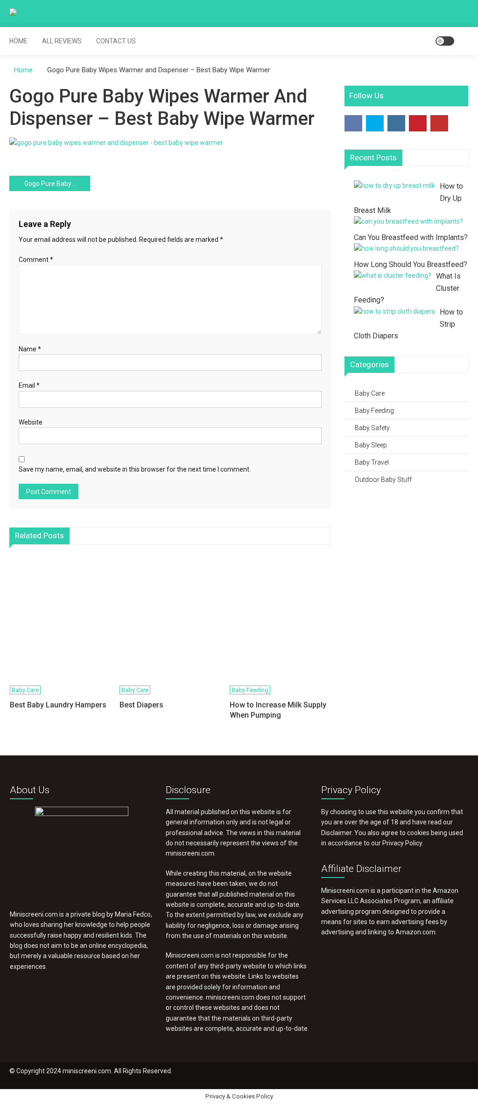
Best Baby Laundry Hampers (58, 704)
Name (30, 349)
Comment (36, 259)
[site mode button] (445, 41)
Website (30, 422)
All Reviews (62, 41)
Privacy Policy (402, 843)
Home (18, 41)
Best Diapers (141, 704)
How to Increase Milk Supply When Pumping (278, 710)
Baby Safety (372, 428)
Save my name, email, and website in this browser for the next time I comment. (135, 469)
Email (29, 385)
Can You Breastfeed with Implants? (411, 237)
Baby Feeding (250, 689)
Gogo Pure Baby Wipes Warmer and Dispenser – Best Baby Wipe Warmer (57, 183)
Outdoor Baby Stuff (383, 479)
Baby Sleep (371, 445)
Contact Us (116, 41)
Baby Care (25, 689)
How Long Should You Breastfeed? (410, 264)
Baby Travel (372, 462)
